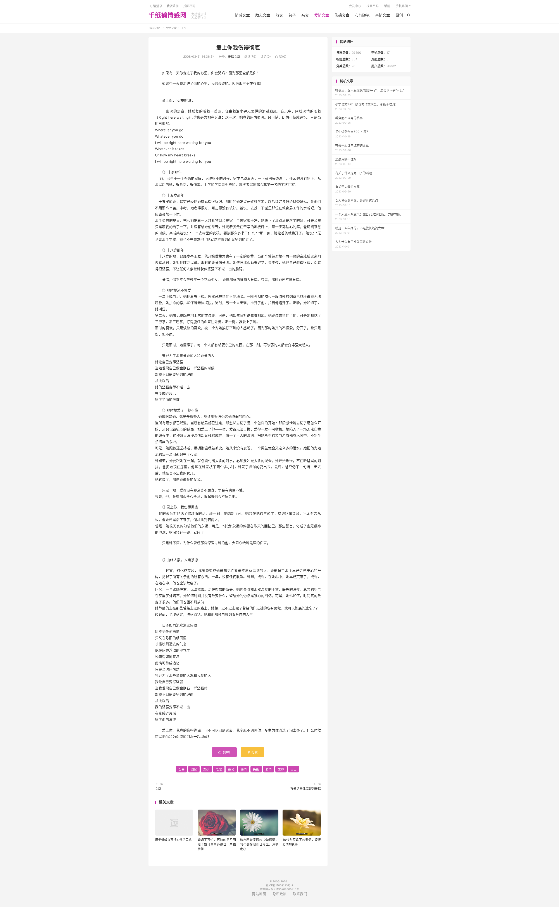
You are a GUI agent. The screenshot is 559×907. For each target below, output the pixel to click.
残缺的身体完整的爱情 (305, 788)
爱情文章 (321, 15)
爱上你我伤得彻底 (238, 47)
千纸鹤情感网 (167, 15)
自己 (293, 769)
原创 (399, 15)
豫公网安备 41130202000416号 (279, 889)
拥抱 (256, 769)
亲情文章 (382, 15)
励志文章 (262, 15)
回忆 (194, 769)
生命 (281, 769)
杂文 (305, 15)
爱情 (269, 769)
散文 (279, 15)
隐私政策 (279, 894)
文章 (158, 788)
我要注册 (173, 6)
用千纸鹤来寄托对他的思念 (173, 839)
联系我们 (300, 894)
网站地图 (259, 894)
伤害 (181, 769)
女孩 (206, 769)
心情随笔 (362, 15)
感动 (231, 769)
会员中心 (355, 6)
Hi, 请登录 (155, 6)
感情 (244, 769)
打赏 (252, 752)
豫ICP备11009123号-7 (279, 885)
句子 (292, 15)
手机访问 (402, 6)
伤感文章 (342, 15)
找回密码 (372, 6)
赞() (280, 56)
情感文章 (242, 15)
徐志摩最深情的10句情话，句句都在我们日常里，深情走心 (259, 844)
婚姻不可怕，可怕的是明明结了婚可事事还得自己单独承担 (217, 844)
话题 (387, 6)
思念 (219, 769)
